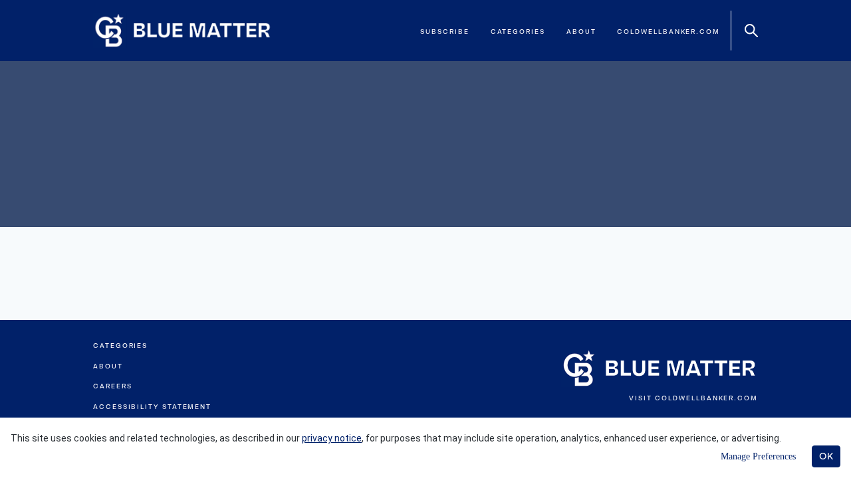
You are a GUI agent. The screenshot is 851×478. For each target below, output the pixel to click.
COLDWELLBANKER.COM (706, 398)
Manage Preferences (758, 456)
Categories (518, 31)
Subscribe (444, 31)
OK (826, 456)
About (581, 31)
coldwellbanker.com (668, 31)
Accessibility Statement (152, 406)
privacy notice (332, 438)
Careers (112, 386)
